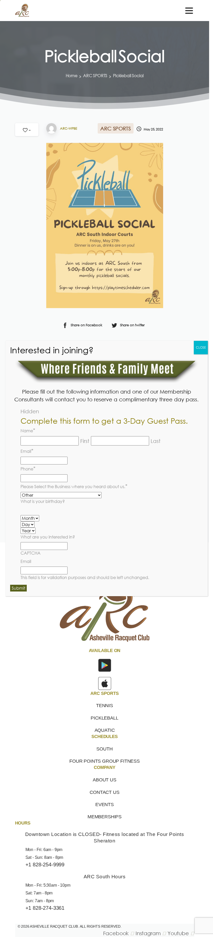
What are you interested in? (48, 537)
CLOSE (201, 347)
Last (156, 441)
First (84, 441)
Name (28, 430)
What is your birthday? (43, 501)
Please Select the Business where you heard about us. (74, 486)
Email (27, 451)
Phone (28, 468)
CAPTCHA (31, 553)
